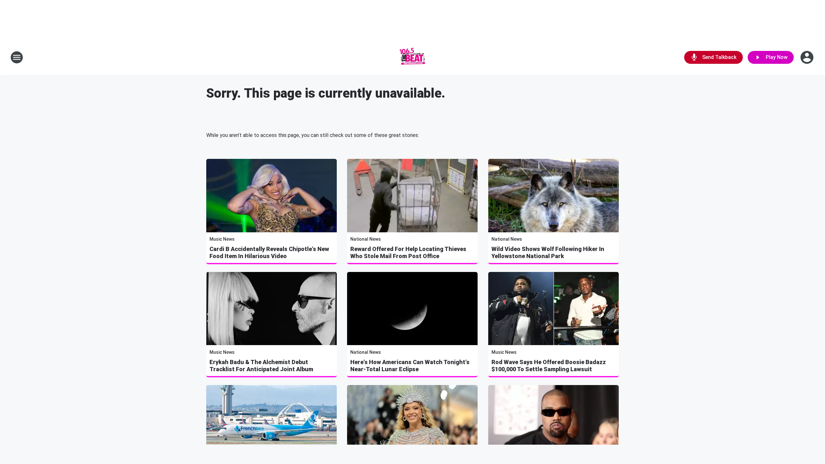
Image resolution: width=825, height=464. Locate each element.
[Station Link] (412, 57)
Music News (222, 239)
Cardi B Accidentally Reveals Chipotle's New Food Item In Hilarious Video (269, 252)
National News (365, 239)
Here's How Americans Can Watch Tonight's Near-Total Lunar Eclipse (410, 365)
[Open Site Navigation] (16, 57)
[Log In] (808, 57)
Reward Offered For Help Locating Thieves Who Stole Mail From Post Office (408, 252)
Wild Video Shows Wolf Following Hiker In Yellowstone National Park (547, 252)
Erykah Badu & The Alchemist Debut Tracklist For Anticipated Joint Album (261, 365)
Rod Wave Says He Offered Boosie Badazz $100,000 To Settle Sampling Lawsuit (548, 365)
